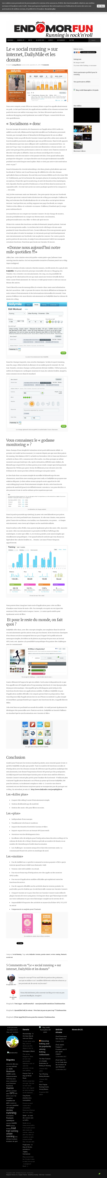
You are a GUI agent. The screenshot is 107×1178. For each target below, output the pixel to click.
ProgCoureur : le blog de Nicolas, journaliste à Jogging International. (27, 1149)
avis (27, 954)
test (11, 957)
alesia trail (9, 1064)
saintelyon (10, 1120)
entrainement (13, 1081)
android (14, 1066)
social (8, 957)
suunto (14, 1123)
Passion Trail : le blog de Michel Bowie (28, 1076)
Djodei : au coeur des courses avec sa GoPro (28, 1118)
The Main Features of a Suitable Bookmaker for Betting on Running (45, 1062)
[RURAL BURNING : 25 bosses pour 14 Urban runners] (78, 145)
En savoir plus (50, 9)
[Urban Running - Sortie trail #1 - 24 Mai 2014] (78, 128)
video (16, 1136)
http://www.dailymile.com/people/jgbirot (46, 789)
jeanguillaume (17, 65)
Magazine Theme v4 (11, 1174)
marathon (9, 1098)
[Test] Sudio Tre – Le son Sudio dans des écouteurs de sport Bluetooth (61, 1063)
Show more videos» (80, 151)
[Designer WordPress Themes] (99, 1174)
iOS (16, 1093)
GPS (12, 1093)
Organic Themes (22, 1174)
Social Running (17, 954)
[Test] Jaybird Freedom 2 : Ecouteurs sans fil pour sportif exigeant (61, 1049)
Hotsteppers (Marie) (29, 1051)
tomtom (12, 1126)
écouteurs (14, 1139)
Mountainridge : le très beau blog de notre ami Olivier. (28, 1036)
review (53, 954)
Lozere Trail (13, 1095)
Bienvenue (10, 40)
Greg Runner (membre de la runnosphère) (27, 1098)
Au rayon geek (40, 40)
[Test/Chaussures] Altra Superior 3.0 (61, 1038)
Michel (11, 983)
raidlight (11, 1108)
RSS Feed (41, 1174)
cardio (8, 1074)
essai (7, 1083)
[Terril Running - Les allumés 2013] (87, 137)
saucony (8, 1123)
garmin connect (45, 954)
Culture (71, 40)
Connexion (48, 1174)
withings (8, 1139)
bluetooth (10, 1071)
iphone (8, 1095)
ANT (7, 1069)
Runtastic (64, 954)
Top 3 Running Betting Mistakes (44, 1075)
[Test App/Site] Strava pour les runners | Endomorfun (34, 1017)
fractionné (9, 1086)
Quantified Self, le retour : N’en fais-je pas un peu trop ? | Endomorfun (40, 1010)
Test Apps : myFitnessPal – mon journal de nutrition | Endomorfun (39, 1004)
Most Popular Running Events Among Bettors (44, 1087)
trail (13, 1128)
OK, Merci (101, 6)
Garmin (37, 954)
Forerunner (12, 1083)
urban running (10, 1135)
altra (14, 1064)
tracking (8, 1128)
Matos (30, 40)
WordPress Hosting (33, 1174)
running (58, 954)
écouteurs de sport (12, 1141)
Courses (50, 40)
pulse (10, 1105)
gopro (7, 1093)
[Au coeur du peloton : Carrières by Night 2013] (78, 137)
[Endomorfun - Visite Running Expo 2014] (87, 128)
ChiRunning (9, 1078)
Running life (20, 40)
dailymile (32, 954)
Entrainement (61, 40)
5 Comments (45, 65)
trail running (12, 1131)
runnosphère (10, 1115)
